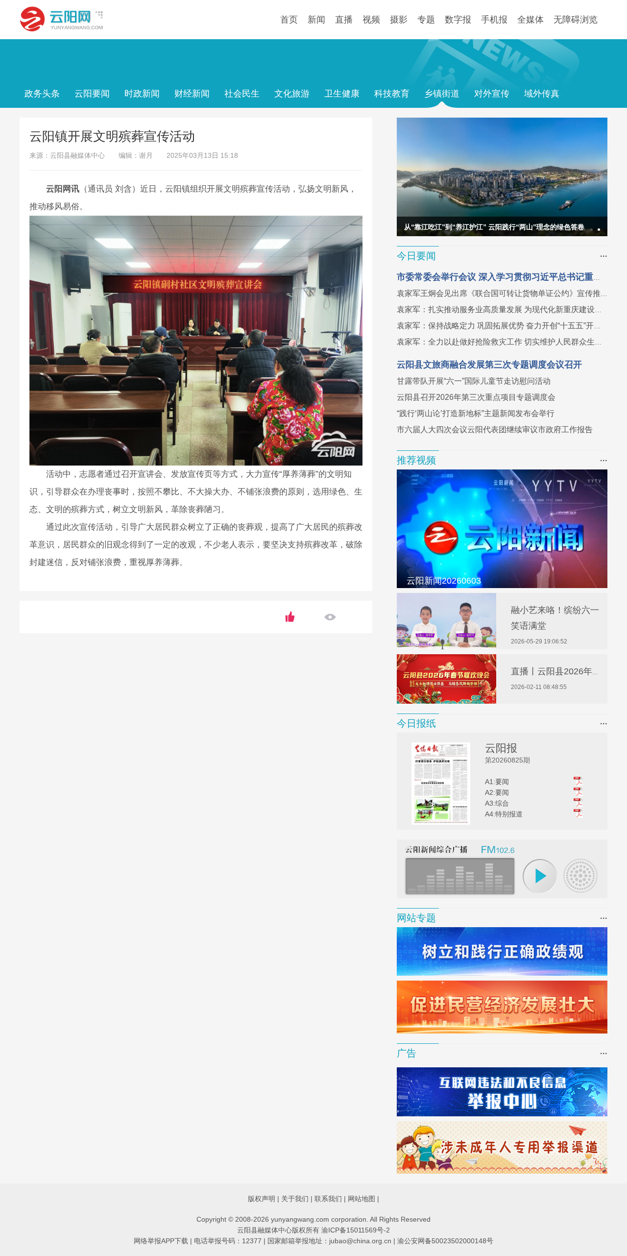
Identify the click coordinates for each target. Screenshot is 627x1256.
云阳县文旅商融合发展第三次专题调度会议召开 (489, 364)
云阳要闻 (92, 94)
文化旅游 (292, 94)
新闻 (316, 20)
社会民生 (242, 94)
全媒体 (530, 20)
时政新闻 (142, 94)
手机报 (494, 20)
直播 (344, 20)
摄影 (399, 20)
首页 (289, 20)
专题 (426, 20)
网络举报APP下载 (161, 1241)
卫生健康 (342, 94)
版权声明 (261, 1199)
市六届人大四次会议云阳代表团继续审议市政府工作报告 (495, 429)
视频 (371, 20)
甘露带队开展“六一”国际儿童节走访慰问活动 (474, 381)
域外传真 (541, 94)
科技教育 (392, 94)
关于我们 (295, 1199)
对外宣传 (491, 94)
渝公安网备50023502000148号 (445, 1241)
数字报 (458, 20)
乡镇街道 (441, 94)
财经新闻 (192, 94)
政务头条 (42, 94)
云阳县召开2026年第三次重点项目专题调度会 (476, 397)
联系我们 (328, 1199)
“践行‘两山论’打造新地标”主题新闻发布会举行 (476, 413)
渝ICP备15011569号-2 (355, 1230)
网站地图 (361, 1199)
